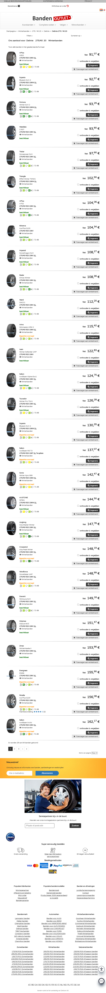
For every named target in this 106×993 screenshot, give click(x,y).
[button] (101, 969)
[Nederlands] (101, 10)
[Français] (104, 10)
